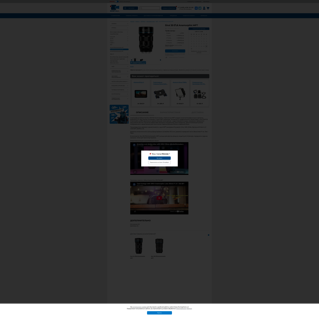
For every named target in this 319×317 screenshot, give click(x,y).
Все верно (159, 158)
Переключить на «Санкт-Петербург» (159, 162)
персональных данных (184, 308)
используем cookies (140, 307)
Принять (159, 312)
